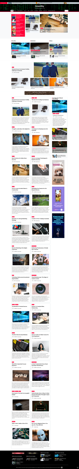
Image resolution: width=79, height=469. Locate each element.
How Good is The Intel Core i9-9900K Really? (38, 51)
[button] (65, 11)
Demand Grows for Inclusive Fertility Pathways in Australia (19, 17)
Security (32, 10)
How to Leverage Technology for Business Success (13, 2)
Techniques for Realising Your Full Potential (20, 27)
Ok (61, 467)
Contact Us (45, 10)
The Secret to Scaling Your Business (20, 20)
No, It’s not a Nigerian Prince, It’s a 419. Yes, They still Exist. (61, 155)
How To (25, 10)
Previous (40, 23)
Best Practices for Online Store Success (20, 31)
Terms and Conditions (51, 10)
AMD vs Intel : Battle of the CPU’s (40, 55)
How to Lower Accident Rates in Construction (40, 2)
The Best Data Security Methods (21, 55)
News (28, 10)
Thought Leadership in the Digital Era (19, 24)
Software (36, 10)
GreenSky (39, 6)
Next (67, 23)
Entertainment (19, 10)
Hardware (40, 10)
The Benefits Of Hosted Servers (17, 51)
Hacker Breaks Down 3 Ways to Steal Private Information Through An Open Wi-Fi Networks (40, 395)
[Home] (12, 11)
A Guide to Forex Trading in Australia (40, 218)
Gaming (32, 50)
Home (15, 10)
